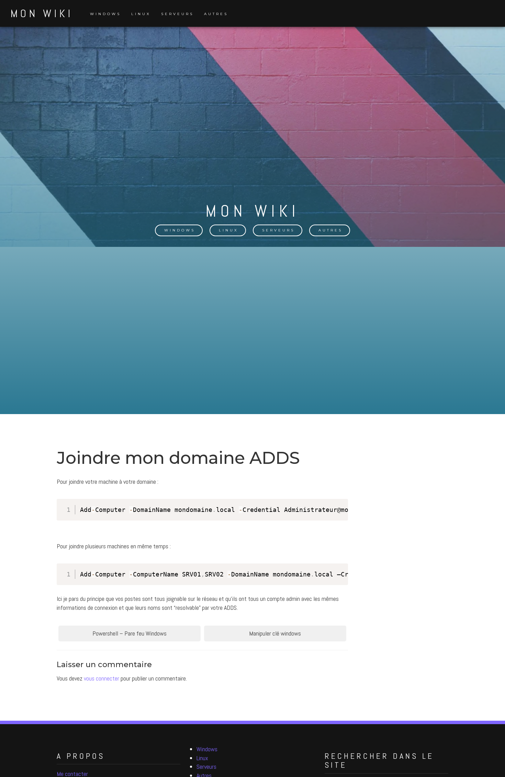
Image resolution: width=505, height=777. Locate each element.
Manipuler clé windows (275, 633)
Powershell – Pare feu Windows (129, 633)
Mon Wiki (41, 13)
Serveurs (177, 14)
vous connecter (101, 678)
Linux (141, 14)
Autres (216, 14)
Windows (105, 14)
